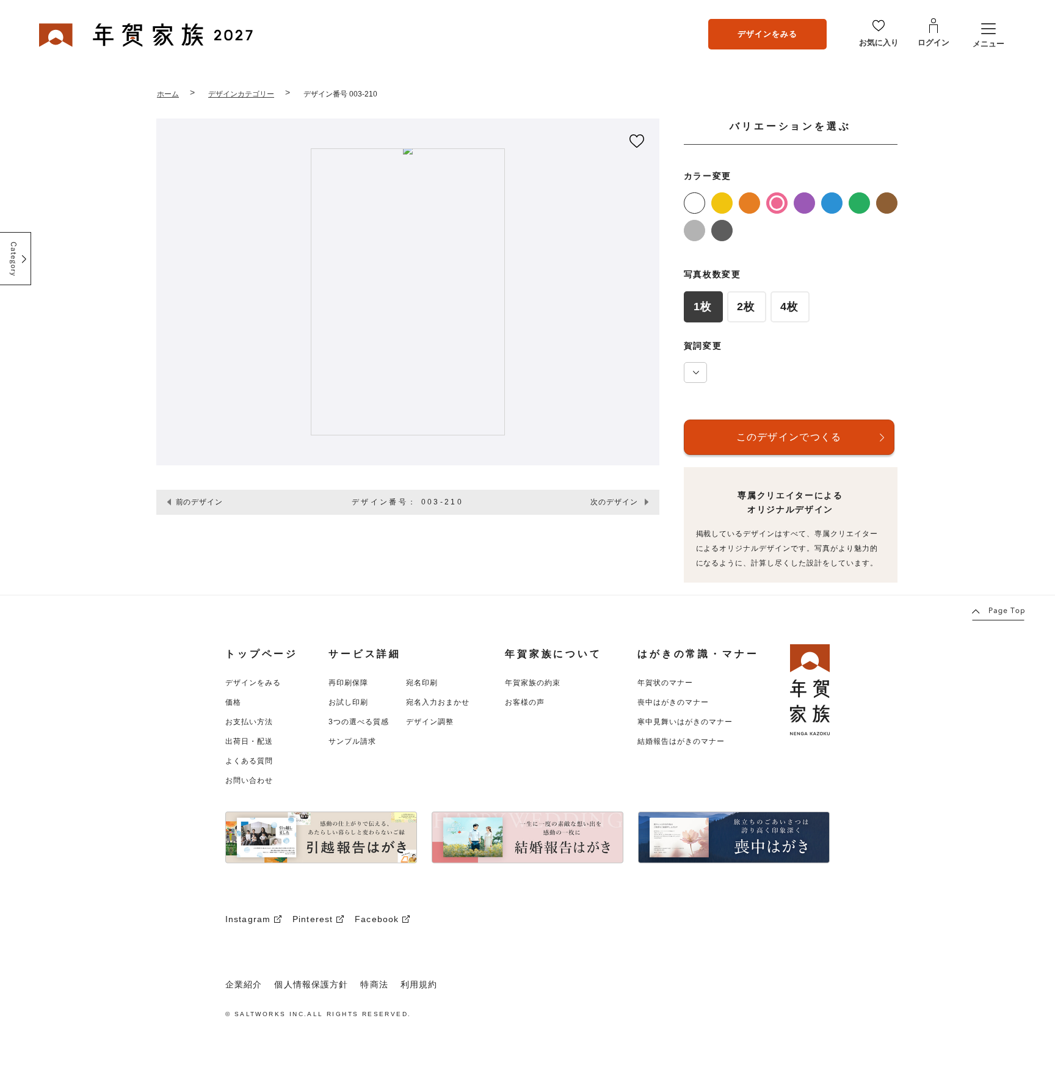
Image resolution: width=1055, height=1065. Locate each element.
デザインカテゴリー (241, 94)
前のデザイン (199, 502)
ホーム (168, 94)
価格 (233, 702)
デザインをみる (767, 33)
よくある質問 (249, 761)
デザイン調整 (430, 722)
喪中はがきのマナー (673, 702)
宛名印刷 (422, 682)
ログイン (933, 42)
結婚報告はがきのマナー (681, 741)
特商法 (374, 984)
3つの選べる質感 (358, 722)
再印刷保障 (348, 682)
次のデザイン (614, 502)
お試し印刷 (348, 702)
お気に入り (879, 42)
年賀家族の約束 (532, 682)
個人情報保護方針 (311, 984)
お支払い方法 (249, 722)
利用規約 (419, 984)
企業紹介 (243, 984)
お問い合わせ (249, 780)
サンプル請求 (352, 741)
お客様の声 (525, 702)
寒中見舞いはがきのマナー (685, 722)
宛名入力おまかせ (437, 702)
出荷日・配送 (249, 741)
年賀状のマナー (665, 682)
